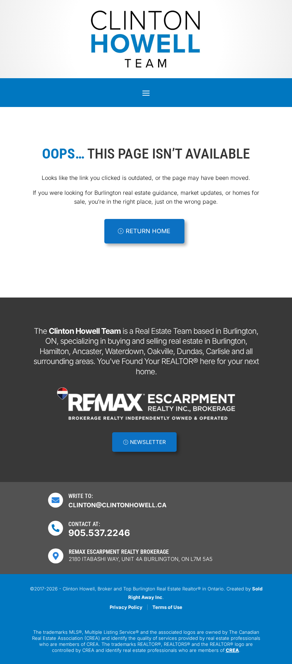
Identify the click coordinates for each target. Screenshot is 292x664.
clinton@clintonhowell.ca (117, 505)
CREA (232, 650)
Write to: (80, 496)
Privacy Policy (126, 607)
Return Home (148, 231)
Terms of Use (167, 607)
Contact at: (84, 524)
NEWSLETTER (148, 442)
